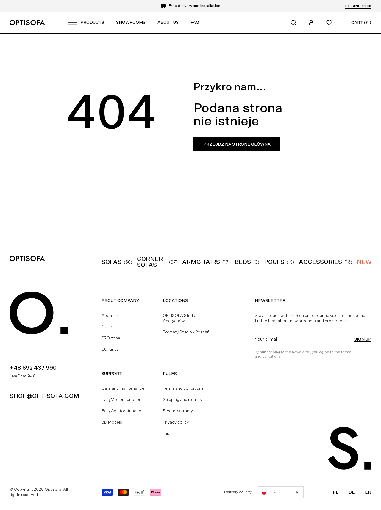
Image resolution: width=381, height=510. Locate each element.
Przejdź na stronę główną (237, 144)
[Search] (293, 23)
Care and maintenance (123, 388)
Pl (335, 492)
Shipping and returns (182, 399)
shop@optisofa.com (44, 395)
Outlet (107, 326)
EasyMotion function (121, 399)
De (352, 492)
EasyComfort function (123, 410)
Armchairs (201, 262)
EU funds (110, 349)
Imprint (169, 433)
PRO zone (111, 338)
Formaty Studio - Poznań (186, 332)
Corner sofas (150, 262)
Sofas (111, 262)
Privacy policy (176, 422)
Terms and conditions (183, 388)
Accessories (320, 262)
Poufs (274, 262)
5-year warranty (178, 410)
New (364, 262)
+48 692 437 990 (33, 367)
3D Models (112, 422)
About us (110, 315)
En (368, 492)
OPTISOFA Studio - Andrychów (181, 318)
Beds (243, 262)
